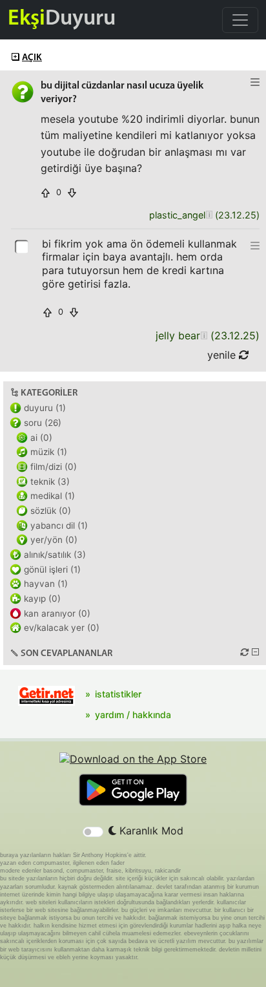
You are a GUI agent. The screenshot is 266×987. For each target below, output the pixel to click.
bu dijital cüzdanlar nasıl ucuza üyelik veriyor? (122, 93)
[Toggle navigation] (240, 20)
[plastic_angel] (208, 215)
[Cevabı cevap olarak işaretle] (22, 245)
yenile (223, 354)
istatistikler (118, 693)
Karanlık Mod (149, 830)
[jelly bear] (203, 336)
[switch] (93, 832)
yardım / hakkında (133, 714)
